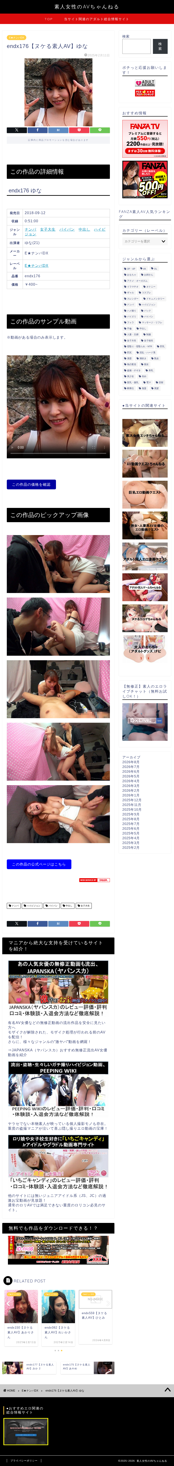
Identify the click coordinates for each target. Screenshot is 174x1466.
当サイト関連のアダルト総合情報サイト (96, 19)
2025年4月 (131, 838)
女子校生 (148, 340)
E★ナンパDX (16, 37)
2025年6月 (131, 828)
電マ (148, 382)
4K (144, 269)
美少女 (130, 376)
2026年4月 (131, 781)
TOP (49, 19)
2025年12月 (132, 800)
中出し (84, 229)
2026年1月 (131, 795)
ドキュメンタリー (155, 298)
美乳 (151, 370)
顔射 (161, 382)
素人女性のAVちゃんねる (87, 6)
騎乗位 (130, 388)
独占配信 (131, 364)
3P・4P (131, 269)
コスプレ (146, 293)
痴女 (146, 364)
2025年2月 (131, 847)
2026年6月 (131, 771)
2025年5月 (131, 833)
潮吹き (143, 358)
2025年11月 (131, 805)
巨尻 (129, 352)
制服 (148, 334)
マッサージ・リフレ (152, 322)
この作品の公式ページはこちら (39, 864)
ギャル (130, 293)
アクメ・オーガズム (137, 281)
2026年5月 (131, 776)
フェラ (130, 322)
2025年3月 (131, 843)
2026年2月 (131, 790)
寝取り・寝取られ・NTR (139, 346)
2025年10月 (132, 809)
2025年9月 (131, 814)
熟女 (156, 358)
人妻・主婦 (132, 334)
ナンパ (30, 229)
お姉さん (148, 275)
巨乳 (162, 346)
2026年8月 (131, 762)
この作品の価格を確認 (31, 484)
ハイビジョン (33, 905)
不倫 (129, 328)
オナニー (150, 286)
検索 (126, 36)
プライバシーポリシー (24, 1460)
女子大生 (48, 229)
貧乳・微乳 (132, 382)
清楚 (129, 358)
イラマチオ (132, 286)
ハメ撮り (131, 310)
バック (147, 310)
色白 (144, 376)
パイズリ (131, 316)
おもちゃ (131, 275)
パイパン (67, 229)
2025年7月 (131, 824)
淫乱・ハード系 (147, 352)
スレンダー (132, 298)
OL (155, 269)
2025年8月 (131, 819)
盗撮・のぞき (134, 370)
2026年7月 (131, 767)
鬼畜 (144, 388)
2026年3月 (131, 786)
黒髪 (156, 388)
